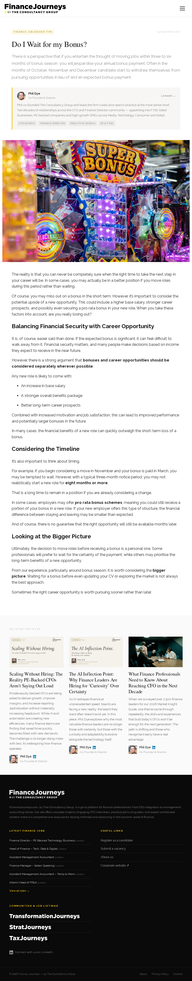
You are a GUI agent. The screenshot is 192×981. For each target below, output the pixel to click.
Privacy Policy (160, 974)
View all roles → (19, 890)
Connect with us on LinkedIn (34, 952)
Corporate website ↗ (115, 865)
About (143, 974)
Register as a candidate (117, 840)
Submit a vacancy (113, 848)
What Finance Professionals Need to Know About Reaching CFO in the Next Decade (154, 683)
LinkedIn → (168, 95)
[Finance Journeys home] (35, 8)
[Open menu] (182, 8)
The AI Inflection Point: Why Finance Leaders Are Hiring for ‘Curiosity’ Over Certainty (94, 683)
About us (107, 857)
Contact (178, 974)
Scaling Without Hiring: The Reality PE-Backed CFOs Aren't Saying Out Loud (36, 680)
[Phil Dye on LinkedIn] (34, 756)
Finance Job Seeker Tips (33, 31)
